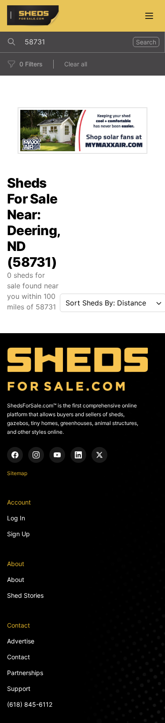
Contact (18, 657)
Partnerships (25, 672)
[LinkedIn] (78, 455)
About (15, 579)
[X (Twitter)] (99, 455)
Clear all (75, 64)
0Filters (31, 64)
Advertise (20, 641)
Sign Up (18, 534)
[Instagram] (36, 455)
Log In (16, 518)
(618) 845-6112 (29, 704)
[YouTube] (57, 455)
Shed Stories (25, 595)
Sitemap (17, 473)
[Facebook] (15, 455)
